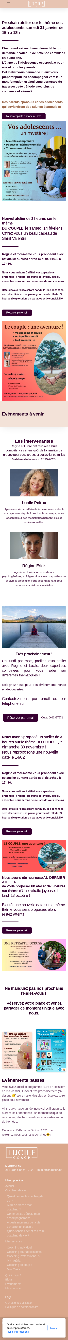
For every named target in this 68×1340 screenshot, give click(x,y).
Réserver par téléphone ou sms (23, 116)
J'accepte (54, 1327)
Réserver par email (17, 312)
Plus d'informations (18, 1331)
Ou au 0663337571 (52, 717)
